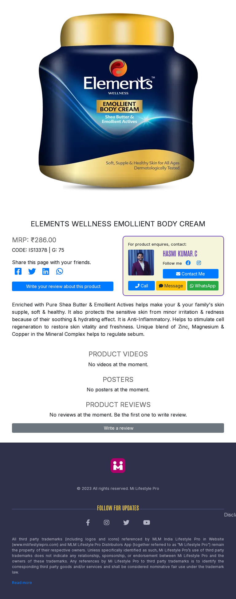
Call (144, 285)
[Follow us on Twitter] (126, 523)
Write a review (118, 428)
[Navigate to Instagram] (198, 263)
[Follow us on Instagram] (107, 523)
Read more (22, 582)
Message (173, 285)
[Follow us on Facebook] (88, 523)
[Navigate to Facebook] (188, 263)
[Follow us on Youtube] (146, 523)
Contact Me (192, 273)
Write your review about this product (62, 286)
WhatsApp (205, 285)
